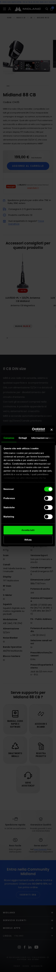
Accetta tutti (28, 530)
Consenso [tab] (8, 438)
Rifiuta (28, 539)
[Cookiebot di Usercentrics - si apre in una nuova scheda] (33, 430)
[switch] (48, 498)
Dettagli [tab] (23, 438)
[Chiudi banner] (51, 430)
